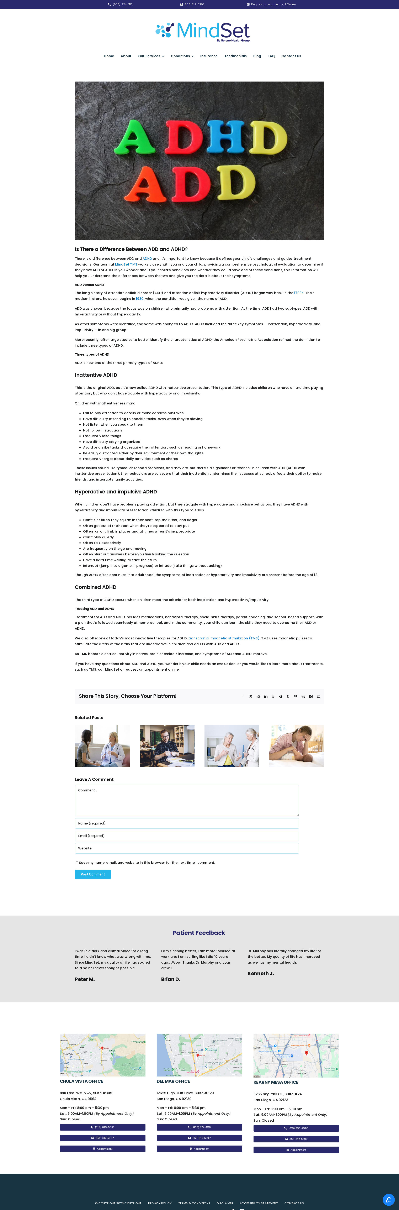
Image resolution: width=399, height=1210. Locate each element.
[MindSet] (203, 14)
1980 (139, 298)
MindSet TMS (126, 264)
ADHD (147, 258)
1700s (298, 292)
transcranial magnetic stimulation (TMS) (224, 638)
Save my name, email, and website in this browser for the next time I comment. (147, 862)
